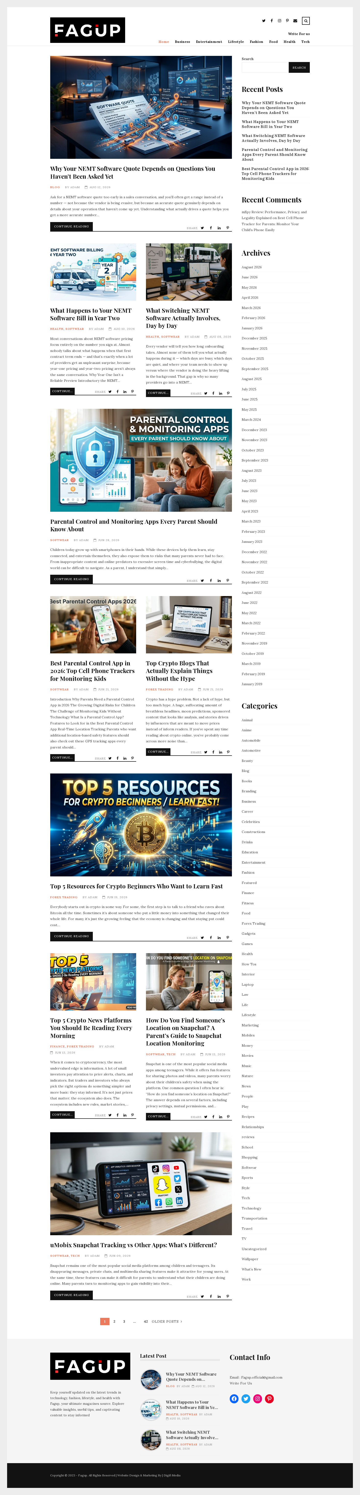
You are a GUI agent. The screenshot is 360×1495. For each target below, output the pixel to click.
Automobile (251, 740)
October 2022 (253, 572)
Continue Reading (71, 226)
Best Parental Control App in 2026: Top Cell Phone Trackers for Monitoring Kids (93, 624)
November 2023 (254, 440)
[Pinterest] (287, 21)
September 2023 (255, 460)
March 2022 (251, 623)
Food (273, 41)
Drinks (247, 842)
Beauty (247, 761)
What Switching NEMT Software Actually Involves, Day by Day (189, 272)
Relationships (253, 1127)
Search (248, 59)
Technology (251, 1208)
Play (245, 1106)
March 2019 (251, 663)
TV (244, 1238)
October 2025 (253, 358)
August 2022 (252, 592)
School (247, 1147)
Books (247, 781)
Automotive (251, 750)
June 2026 (250, 277)
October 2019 (253, 653)
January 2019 (252, 684)
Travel (247, 1228)
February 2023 (253, 531)
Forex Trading (159, 689)
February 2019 (253, 674)
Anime (247, 730)
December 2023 (254, 430)
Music (246, 1066)
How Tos (249, 964)
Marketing (250, 1025)
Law (245, 994)
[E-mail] (295, 21)
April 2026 (250, 297)
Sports (247, 1177)
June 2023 (249, 491)
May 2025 (249, 409)
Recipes (248, 1116)
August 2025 (252, 379)
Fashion (256, 41)
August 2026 (252, 267)
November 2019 (254, 643)
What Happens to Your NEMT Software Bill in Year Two (93, 272)
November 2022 (254, 562)
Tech (305, 41)
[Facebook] (272, 21)
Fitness (248, 903)
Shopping (250, 1157)
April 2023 (250, 511)
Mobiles (248, 1035)
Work (246, 1279)
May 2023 (249, 501)
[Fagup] (87, 41)
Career (247, 811)
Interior (248, 974)
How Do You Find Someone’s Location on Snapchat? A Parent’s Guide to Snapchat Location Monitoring (189, 981)
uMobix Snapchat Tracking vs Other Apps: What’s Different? (141, 1183)
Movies (247, 1055)
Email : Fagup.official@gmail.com (256, 1377)
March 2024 (251, 419)
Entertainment (209, 41)
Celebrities (251, 822)
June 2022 (249, 602)
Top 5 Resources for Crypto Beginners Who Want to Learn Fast (141, 824)
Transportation (254, 1218)
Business (182, 41)
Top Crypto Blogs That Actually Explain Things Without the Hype (189, 624)
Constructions (253, 832)
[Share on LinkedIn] (220, 228)
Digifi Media (172, 1475)
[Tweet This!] (203, 228)
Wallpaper (250, 1259)
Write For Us (241, 1383)
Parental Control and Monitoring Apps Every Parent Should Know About (141, 460)
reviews (248, 1137)
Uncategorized (254, 1249)
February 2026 (253, 318)
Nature (247, 1076)
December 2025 (254, 338)
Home (163, 41)
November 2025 (254, 348)
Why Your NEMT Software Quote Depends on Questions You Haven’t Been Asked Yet (141, 107)
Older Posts (165, 1321)
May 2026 (249, 287)
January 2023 (252, 541)
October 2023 (253, 450)
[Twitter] (264, 21)
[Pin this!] (228, 228)
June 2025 (250, 399)
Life (245, 1005)
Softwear (74, 329)
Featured (249, 883)
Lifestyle (236, 41)
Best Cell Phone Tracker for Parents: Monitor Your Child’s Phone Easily (273, 224)
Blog (55, 187)
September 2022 (255, 582)
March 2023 (251, 521)
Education (250, 852)
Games (247, 944)
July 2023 (249, 480)
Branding (249, 791)
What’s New (251, 1269)
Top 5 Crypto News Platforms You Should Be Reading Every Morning (93, 981)
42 (146, 1321)
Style (246, 1188)
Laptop (248, 984)
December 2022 (254, 552)
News (246, 1086)
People (247, 1096)
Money (247, 1045)
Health (290, 41)
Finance (57, 1046)
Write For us (299, 34)
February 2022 (253, 633)
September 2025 (255, 369)
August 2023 (252, 470)
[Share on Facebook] (211, 228)
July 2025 (249, 389)
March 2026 (251, 308)
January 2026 (252, 328)
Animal (247, 720)
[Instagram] (279, 21)
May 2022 (249, 613)
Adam (75, 187)
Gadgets (248, 933)
